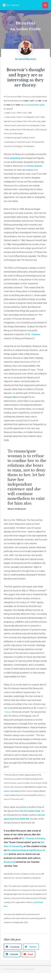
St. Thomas (34, 334)
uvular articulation (12, 791)
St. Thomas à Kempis (33, 838)
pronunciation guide (36, 105)
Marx (15, 397)
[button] (13, 947)
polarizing (15, 158)
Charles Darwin (34, 166)
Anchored (9, 862)
